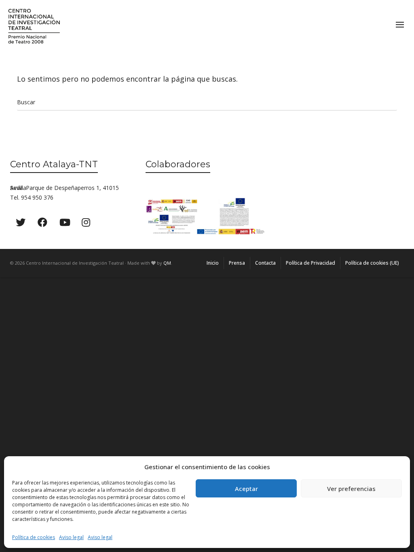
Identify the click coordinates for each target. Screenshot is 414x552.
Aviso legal (71, 537)
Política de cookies (33, 537)
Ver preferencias (351, 489)
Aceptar (246, 489)
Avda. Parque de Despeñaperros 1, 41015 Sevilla (64, 188)
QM (167, 263)
